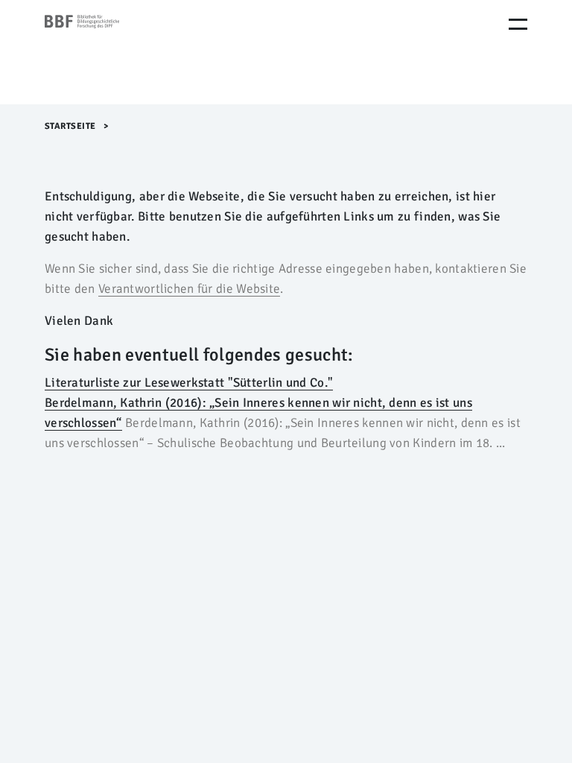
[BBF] (108, 52)
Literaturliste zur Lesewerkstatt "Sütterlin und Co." (189, 382)
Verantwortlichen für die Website (189, 289)
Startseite (70, 126)
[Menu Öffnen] (518, 24)
